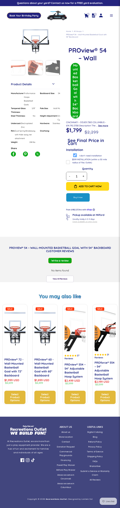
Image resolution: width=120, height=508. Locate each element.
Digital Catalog (95, 432)
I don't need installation (90, 155)
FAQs (95, 461)
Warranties (95, 466)
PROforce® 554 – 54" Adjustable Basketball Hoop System (105, 370)
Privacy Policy (95, 446)
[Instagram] (28, 460)
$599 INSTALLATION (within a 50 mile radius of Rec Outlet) (89, 161)
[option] (35, 41)
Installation (74, 150)
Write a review (60, 260)
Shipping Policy (95, 456)
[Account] (101, 14)
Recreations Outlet (56, 499)
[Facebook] (22, 460)
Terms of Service (95, 451)
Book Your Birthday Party (24, 15)
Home (68, 31)
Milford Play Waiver (65, 470)
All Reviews (95, 479)
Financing (66, 460)
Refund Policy (95, 441)
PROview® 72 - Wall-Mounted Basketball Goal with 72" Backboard (13, 367)
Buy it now (77, 197)
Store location (66, 437)
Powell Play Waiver (66, 465)
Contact (66, 441)
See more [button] (103, 125)
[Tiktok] (33, 460)
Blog (95, 437)
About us (65, 432)
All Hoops (78, 31)
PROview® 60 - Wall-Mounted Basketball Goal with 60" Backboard (44, 367)
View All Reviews (60, 279)
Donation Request (66, 446)
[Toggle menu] (111, 15)
